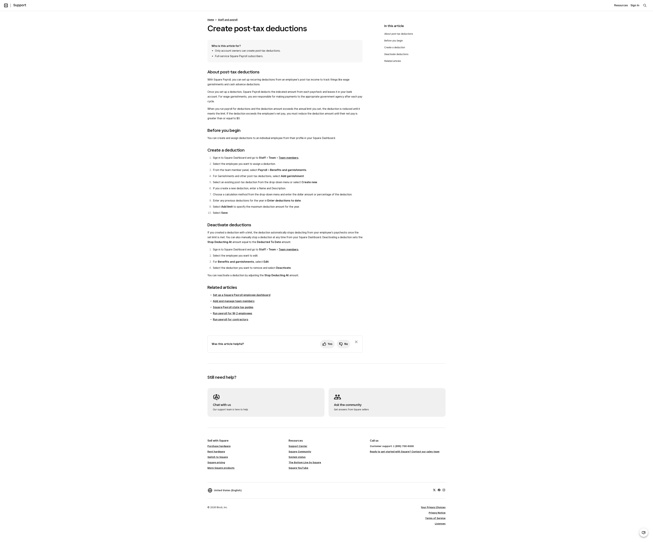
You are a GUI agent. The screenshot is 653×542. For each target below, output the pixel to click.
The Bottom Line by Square (305, 462)
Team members (288, 157)
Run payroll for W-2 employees (232, 313)
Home (210, 19)
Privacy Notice (437, 512)
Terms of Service (435, 518)
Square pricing (216, 462)
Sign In (635, 5)
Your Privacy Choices (433, 507)
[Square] (6, 5)
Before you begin (393, 40)
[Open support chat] (643, 532)
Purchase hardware (219, 446)
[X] (434, 489)
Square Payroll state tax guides (233, 307)
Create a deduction (394, 47)
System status (297, 457)
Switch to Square (217, 457)
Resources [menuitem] (621, 5)
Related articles (392, 61)
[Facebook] (439, 489)
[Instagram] (444, 489)
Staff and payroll (228, 19)
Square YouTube (298, 468)
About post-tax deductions (398, 33)
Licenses (440, 523)
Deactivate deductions (396, 54)
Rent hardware (216, 451)
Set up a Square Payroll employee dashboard (241, 295)
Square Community (300, 451)
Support (19, 5)
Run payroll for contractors (230, 319)
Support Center (298, 446)
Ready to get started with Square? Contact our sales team (404, 451)
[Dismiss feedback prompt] (356, 342)
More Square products (221, 468)
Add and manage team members (234, 301)
